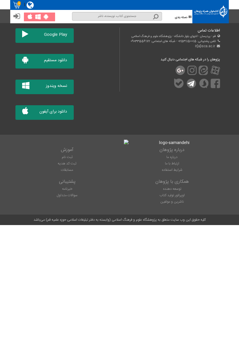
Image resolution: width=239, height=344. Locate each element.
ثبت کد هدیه (67, 163)
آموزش (67, 150)
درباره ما (172, 157)
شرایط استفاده (172, 170)
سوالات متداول (67, 195)
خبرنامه (67, 189)
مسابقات (67, 170)
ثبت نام (67, 157)
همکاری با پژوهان (172, 182)
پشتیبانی (67, 182)
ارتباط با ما (172, 163)
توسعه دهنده (172, 189)
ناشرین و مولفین (172, 202)
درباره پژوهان (171, 150)
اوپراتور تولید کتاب (172, 195)
